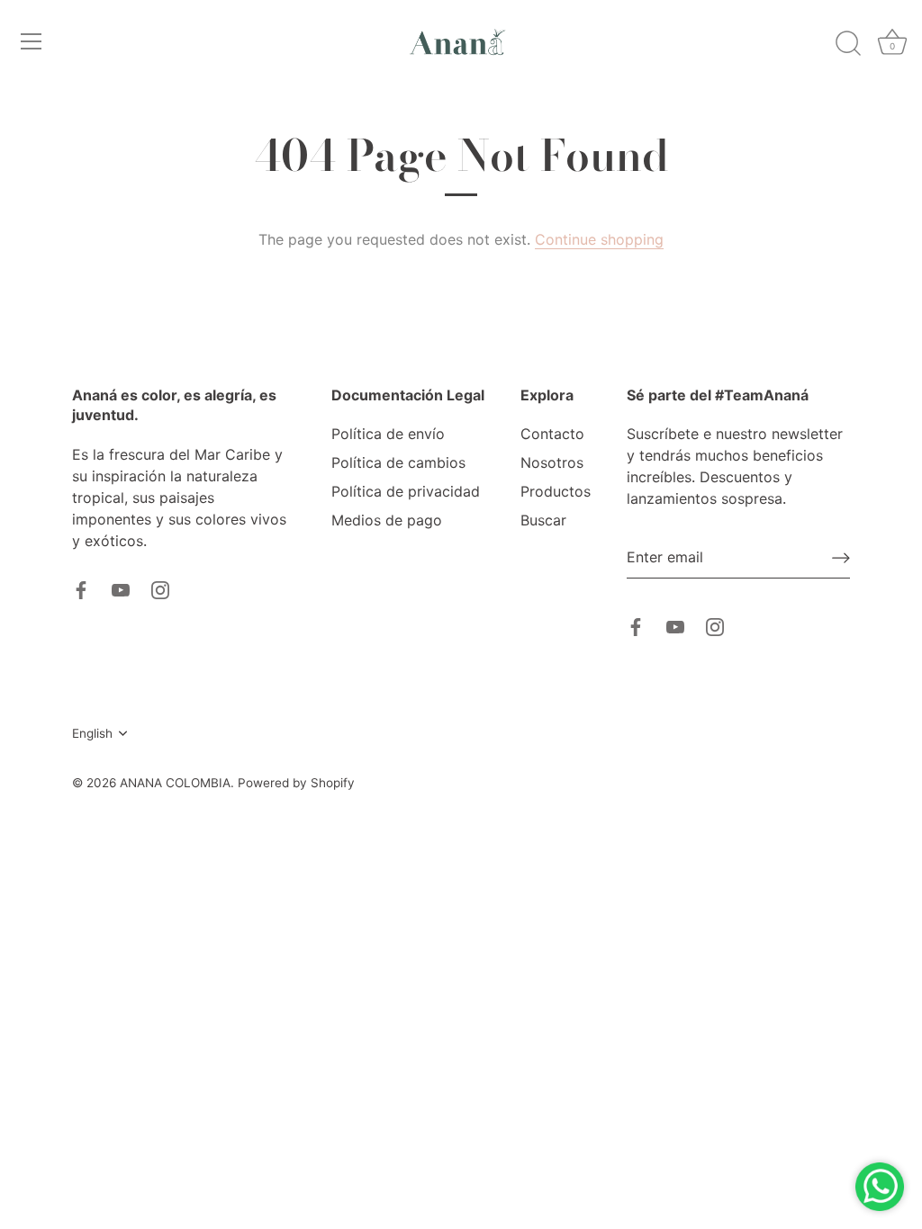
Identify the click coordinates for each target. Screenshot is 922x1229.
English (92, 733)
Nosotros (551, 462)
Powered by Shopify (296, 783)
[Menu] (31, 41)
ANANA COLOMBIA (175, 783)
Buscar (543, 520)
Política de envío (388, 434)
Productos (555, 491)
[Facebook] (81, 589)
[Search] (848, 44)
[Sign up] (841, 558)
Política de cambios (398, 462)
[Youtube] (121, 589)
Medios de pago (386, 520)
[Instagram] (160, 589)
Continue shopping (599, 239)
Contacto (552, 434)
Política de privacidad (405, 491)
